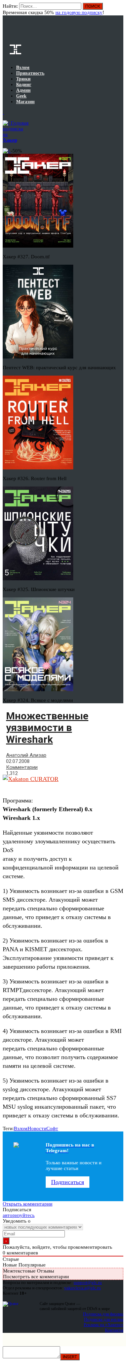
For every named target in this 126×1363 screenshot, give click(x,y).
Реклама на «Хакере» (103, 1324)
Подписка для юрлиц (103, 1319)
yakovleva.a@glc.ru (82, 1287)
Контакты (114, 1330)
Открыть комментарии (27, 1204)
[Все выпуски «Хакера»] (3, 112)
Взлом (21, 1128)
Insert (70, 1356)
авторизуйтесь (19, 1215)
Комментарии (22, 767)
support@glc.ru (88, 1282)
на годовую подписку (78, 12)
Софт (52, 1128)
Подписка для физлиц (103, 1313)
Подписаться (67, 1182)
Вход (118, 9)
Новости (37, 1128)
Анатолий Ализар (26, 755)
